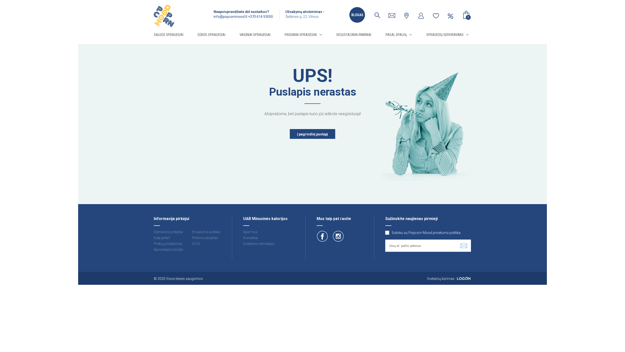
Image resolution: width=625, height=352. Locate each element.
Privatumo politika (206, 232)
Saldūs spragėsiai (168, 35)
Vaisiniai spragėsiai (255, 35)
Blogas (357, 15)
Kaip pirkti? (162, 238)
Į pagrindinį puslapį (312, 134)
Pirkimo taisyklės (205, 238)
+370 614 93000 (260, 17)
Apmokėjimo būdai (168, 250)
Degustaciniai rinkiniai (353, 35)
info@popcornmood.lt (230, 17)
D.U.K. (196, 244)
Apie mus (250, 232)
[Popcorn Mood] (164, 16)
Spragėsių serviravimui (444, 35)
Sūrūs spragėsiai (211, 35)
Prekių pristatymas (168, 244)
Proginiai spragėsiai (301, 35)
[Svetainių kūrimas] (463, 278)
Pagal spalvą (396, 35)
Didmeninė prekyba (168, 232)
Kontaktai (250, 238)
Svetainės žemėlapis (258, 244)
